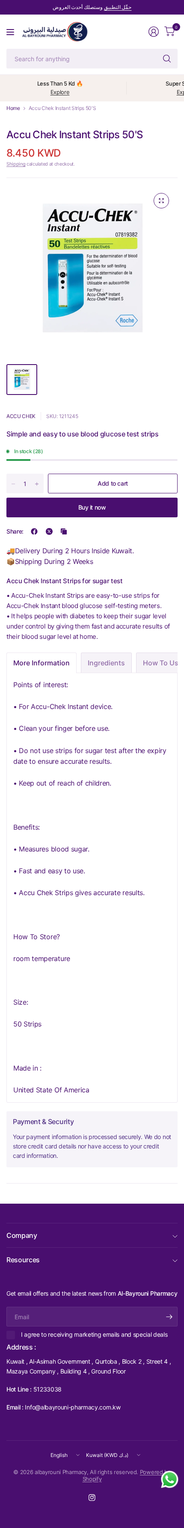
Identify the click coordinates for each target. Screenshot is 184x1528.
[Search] (167, 58)
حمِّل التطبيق (118, 7)
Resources (23, 1259)
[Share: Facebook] (34, 531)
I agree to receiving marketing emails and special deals (94, 1334)
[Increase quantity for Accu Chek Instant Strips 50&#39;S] (36, 484)
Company (21, 1235)
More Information (41, 663)
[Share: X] (49, 531)
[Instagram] (92, 1497)
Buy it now (92, 507)
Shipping (15, 164)
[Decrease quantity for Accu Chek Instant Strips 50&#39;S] (13, 484)
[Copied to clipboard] (63, 531)
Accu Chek (21, 416)
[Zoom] (161, 200)
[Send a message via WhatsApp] (170, 1479)
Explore (60, 92)
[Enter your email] (169, 1316)
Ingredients (106, 663)
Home (13, 108)
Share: (15, 531)
